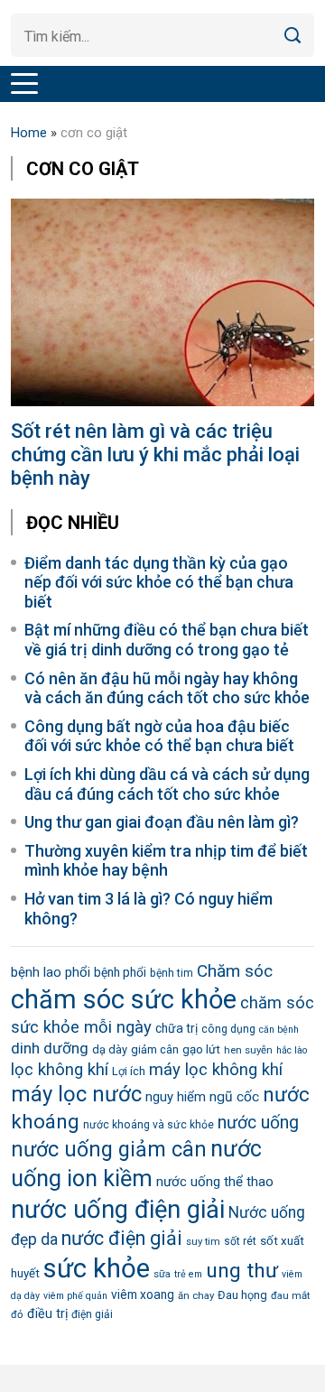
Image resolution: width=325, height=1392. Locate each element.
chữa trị (176, 1028)
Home (29, 133)
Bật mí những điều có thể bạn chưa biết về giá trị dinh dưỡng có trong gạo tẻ (166, 639)
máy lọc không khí (216, 1070)
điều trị (47, 1314)
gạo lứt (201, 1049)
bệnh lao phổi (50, 972)
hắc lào (291, 1050)
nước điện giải (121, 1238)
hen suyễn (248, 1050)
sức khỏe (96, 1268)
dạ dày (109, 1049)
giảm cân (155, 1049)
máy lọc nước (76, 1094)
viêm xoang (142, 1294)
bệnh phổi (120, 972)
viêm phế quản (75, 1296)
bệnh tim (171, 973)
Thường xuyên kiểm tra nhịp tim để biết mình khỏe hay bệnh (166, 860)
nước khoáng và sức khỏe (148, 1124)
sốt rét (240, 1241)
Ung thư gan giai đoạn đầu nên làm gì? (161, 821)
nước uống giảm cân (109, 1149)
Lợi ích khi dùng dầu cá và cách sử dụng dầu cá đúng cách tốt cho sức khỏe (167, 784)
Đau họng (242, 1295)
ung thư (242, 1270)
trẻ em (188, 1274)
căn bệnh (279, 1029)
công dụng (228, 1029)
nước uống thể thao (215, 1182)
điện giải (92, 1314)
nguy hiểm (175, 1097)
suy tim (203, 1241)
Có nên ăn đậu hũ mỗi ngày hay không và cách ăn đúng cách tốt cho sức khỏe (167, 688)
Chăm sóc (235, 970)
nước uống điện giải (118, 1209)
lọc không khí (59, 1070)
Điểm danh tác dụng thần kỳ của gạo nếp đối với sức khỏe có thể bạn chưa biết (158, 582)
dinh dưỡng (49, 1048)
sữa (162, 1273)
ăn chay (196, 1295)
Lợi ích (128, 1071)
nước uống (258, 1122)
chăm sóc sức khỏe (124, 999)
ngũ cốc (234, 1097)
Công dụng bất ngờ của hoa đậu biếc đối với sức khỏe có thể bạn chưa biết (159, 736)
